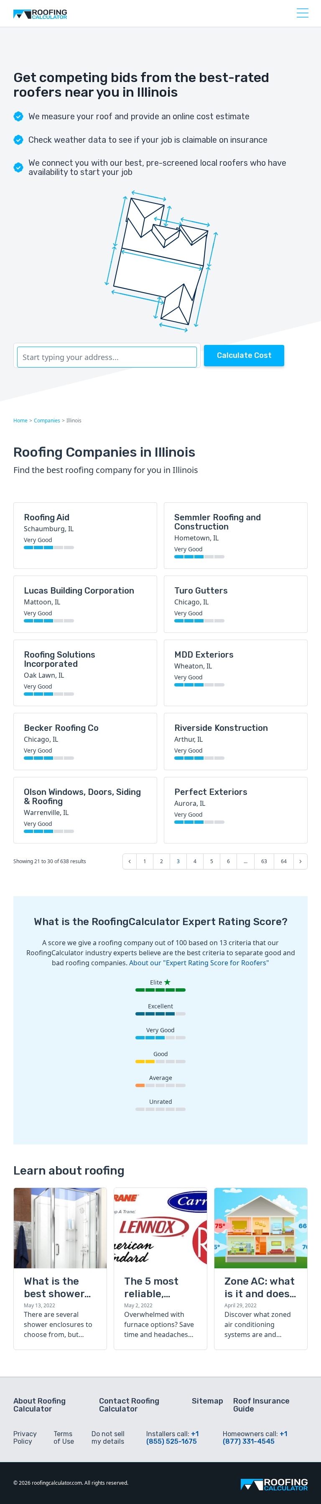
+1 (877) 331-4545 (255, 1437)
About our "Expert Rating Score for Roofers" (199, 962)
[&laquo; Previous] (129, 861)
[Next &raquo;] (300, 861)
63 (264, 861)
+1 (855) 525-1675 (172, 1437)
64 (284, 861)
